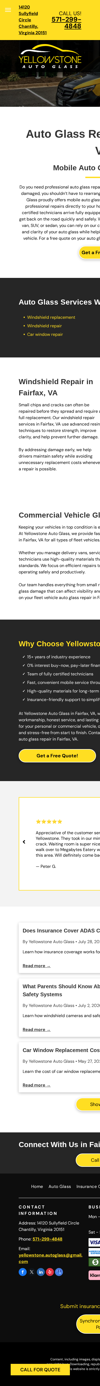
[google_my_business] (59, 1272)
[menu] (8, 10)
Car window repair (45, 334)
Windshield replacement (51, 317)
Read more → (37, 965)
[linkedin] (41, 1272)
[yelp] (50, 1272)
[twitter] (32, 1272)
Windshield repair (44, 326)
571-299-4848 (66, 22)
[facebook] (23, 1272)
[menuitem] (34, 1187)
